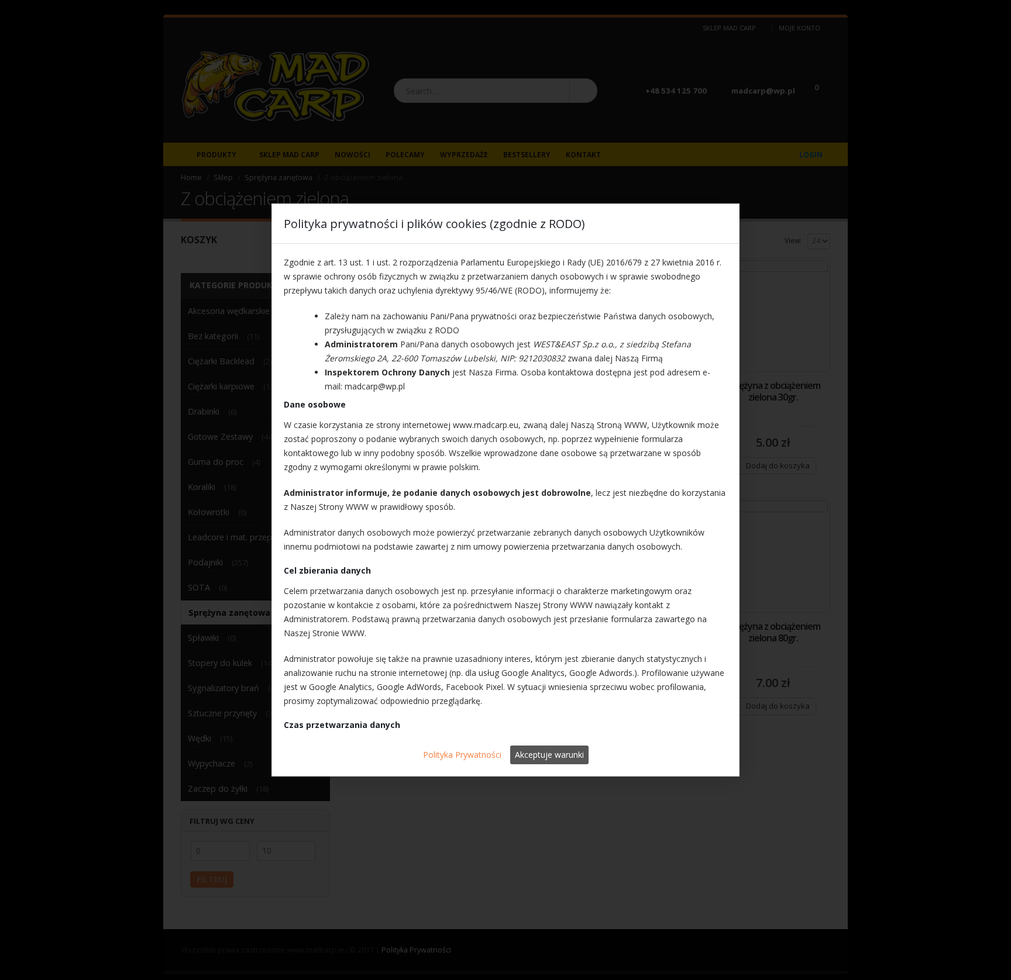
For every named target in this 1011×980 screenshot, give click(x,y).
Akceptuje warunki (549, 754)
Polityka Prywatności (462, 754)
